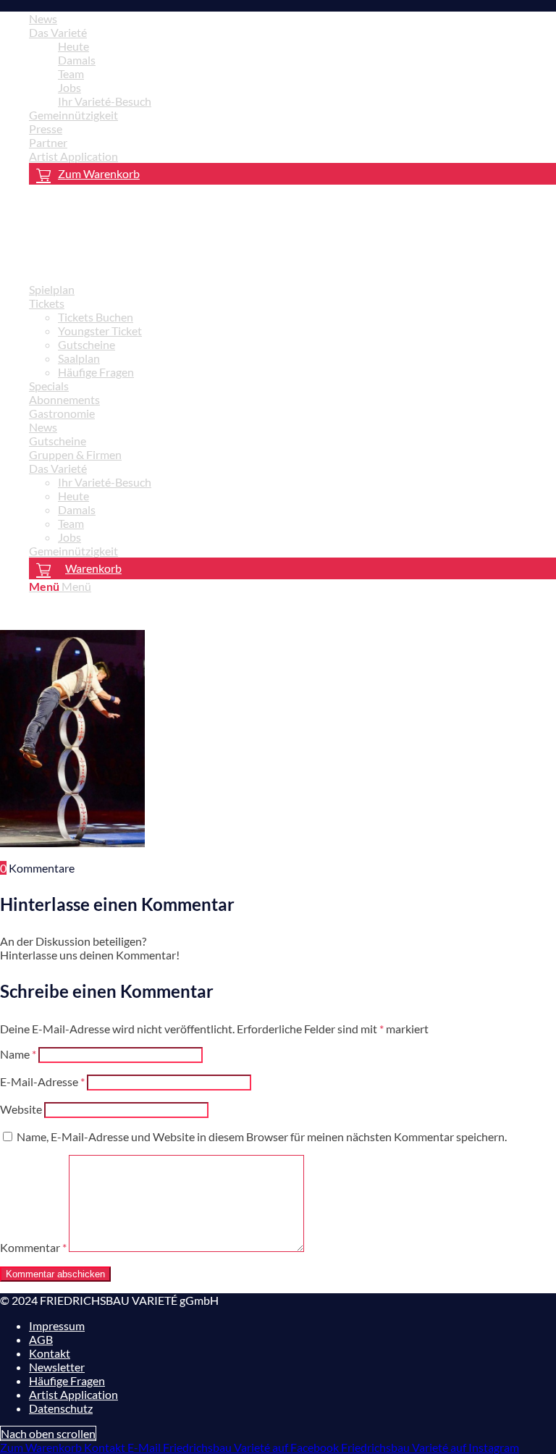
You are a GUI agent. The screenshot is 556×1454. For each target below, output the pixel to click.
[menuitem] (292, 18)
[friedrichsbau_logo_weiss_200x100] (108, 264)
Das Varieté (58, 32)
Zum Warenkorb (99, 173)
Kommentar (33, 1247)
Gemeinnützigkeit (73, 115)
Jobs (69, 87)
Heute (73, 46)
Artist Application (73, 156)
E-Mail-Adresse (42, 1081)
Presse (45, 128)
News (43, 18)
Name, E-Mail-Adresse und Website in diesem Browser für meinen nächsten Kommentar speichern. (262, 1136)
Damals (77, 60)
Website (21, 1109)
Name (18, 1054)
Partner (48, 142)
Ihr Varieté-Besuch (104, 101)
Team (71, 73)
